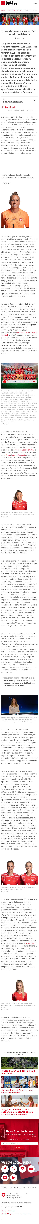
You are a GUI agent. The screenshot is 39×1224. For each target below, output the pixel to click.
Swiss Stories (11, 10)
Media (4, 1187)
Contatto (32, 1187)
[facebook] (2, 107)
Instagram (30, 943)
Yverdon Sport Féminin (24, 450)
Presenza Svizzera (8, 1211)
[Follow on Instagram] (22, 1169)
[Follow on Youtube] (31, 1169)
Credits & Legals (7, 1214)
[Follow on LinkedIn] (13, 1177)
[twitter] (10, 107)
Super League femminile (16, 455)
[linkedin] (6, 107)
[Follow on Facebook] (5, 1169)
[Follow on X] (13, 1169)
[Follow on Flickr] (5, 1177)
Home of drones (18, 1187)
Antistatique (27, 1214)
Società (19, 10)
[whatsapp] (13, 107)
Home (3, 10)
